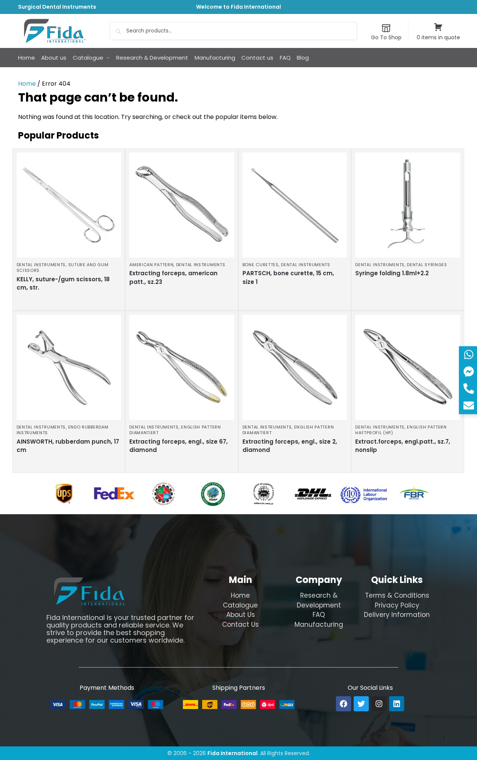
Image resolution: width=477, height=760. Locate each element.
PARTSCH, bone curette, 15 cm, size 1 (288, 277)
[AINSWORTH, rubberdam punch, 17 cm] (69, 367)
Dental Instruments (41, 265)
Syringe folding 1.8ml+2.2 (392, 273)
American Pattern (151, 265)
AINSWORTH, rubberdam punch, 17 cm (68, 446)
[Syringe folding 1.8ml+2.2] (407, 205)
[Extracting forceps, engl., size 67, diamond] (181, 367)
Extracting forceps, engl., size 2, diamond (289, 446)
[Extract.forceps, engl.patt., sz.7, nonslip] (407, 367)
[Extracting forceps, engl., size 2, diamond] (294, 367)
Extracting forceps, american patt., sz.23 (173, 277)
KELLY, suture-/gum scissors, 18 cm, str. (63, 283)
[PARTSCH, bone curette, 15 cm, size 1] (294, 205)
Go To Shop (386, 37)
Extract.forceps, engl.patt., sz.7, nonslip (402, 446)
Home (27, 83)
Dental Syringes (427, 265)
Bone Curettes (260, 265)
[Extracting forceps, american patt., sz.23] (181, 205)
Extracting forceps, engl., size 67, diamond (178, 446)
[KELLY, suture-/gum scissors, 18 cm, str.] (69, 205)
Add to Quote (67, 303)
